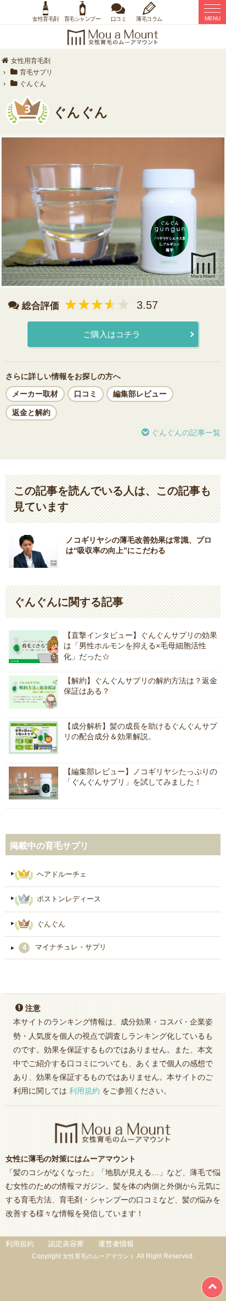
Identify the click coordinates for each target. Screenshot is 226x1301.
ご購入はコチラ (111, 334)
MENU (213, 18)
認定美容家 (66, 1244)
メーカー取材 (35, 393)
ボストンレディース (69, 899)
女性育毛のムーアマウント (99, 1256)
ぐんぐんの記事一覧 (186, 432)
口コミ (85, 393)
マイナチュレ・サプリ (64, 947)
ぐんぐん (51, 923)
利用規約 (84, 1090)
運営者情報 (116, 1244)
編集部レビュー (140, 393)
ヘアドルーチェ (62, 874)
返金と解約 (31, 412)
